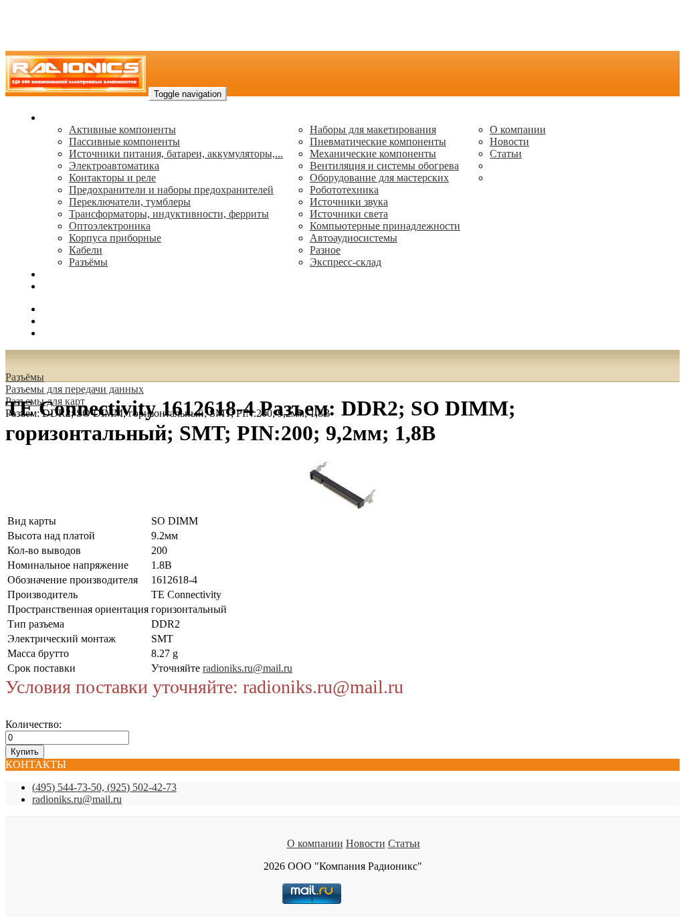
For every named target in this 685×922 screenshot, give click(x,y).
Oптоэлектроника (110, 226)
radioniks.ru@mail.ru (87, 286)
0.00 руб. (62, 333)
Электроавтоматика (114, 165)
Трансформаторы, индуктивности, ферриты (169, 213)
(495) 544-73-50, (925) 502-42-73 (104, 787)
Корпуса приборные (115, 238)
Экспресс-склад (345, 262)
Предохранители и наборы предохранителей (171, 189)
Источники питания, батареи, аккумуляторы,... (176, 153)
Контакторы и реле (112, 177)
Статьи (506, 153)
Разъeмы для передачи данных (74, 389)
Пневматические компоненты (378, 141)
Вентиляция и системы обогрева (384, 165)
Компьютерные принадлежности (385, 226)
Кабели (85, 250)
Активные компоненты (122, 129)
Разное (325, 250)
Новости (509, 141)
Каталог (60, 117)
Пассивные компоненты (124, 141)
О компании (518, 129)
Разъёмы (24, 377)
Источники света (349, 213)
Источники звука (349, 201)
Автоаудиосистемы (353, 238)
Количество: (33, 724)
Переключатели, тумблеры (130, 201)
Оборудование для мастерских (379, 177)
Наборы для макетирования (373, 129)
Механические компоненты (373, 153)
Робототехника (344, 189)
